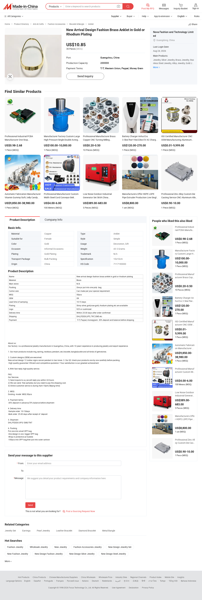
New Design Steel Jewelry (113, 553)
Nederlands (107, 581)
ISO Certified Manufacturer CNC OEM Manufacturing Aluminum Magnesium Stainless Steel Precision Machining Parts (185, 323)
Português (48, 581)
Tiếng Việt (173, 581)
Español (37, 581)
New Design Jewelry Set (119, 546)
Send (30, 505)
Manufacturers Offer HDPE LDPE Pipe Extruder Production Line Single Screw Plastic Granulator (184, 417)
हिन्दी (143, 581)
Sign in (195, 8)
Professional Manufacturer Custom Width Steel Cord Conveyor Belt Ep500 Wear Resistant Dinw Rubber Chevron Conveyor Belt (185, 370)
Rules (196, 16)
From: (20, 463)
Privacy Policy (148, 587)
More (155, 67)
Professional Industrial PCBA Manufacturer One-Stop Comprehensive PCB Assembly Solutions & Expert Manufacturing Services (184, 228)
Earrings (26, 530)
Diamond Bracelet (87, 530)
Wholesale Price (105, 577)
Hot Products (23, 577)
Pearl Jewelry (43, 530)
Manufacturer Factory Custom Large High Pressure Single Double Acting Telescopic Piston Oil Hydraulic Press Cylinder (185, 252)
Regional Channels (138, 577)
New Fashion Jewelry (17, 553)
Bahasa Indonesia (188, 581)
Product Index (155, 577)
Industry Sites (121, 577)
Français (60, 581)
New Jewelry (60, 546)
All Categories (14, 16)
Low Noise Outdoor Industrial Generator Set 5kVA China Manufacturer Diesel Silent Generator (185, 394)
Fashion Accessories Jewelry (88, 546)
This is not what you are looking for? (43, 511)
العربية (117, 581)
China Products (39, 577)
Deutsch (95, 581)
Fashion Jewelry (15, 546)
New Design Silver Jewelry (82, 553)
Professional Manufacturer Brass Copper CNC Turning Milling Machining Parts (184, 276)
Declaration (134, 587)
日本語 (135, 581)
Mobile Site (169, 577)
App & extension (162, 16)
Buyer (129, 16)
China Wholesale (88, 577)
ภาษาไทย (153, 581)
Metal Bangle (108, 530)
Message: (19, 478)
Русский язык (73, 581)
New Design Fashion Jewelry (49, 553)
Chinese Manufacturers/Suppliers (63, 577)
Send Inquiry (85, 76)
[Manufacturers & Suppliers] (20, 6)
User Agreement (118, 587)
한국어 (126, 581)
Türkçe (162, 581)
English (27, 581)
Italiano (85, 581)
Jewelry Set (10, 530)
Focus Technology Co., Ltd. (80, 587)
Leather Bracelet (64, 530)
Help (144, 16)
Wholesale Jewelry (39, 546)
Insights (180, 577)
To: (22, 470)
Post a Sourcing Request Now (79, 511)
